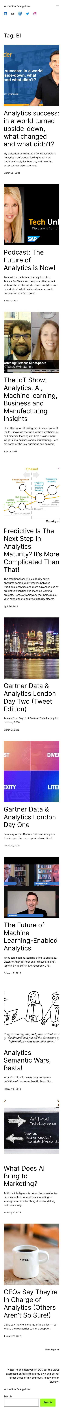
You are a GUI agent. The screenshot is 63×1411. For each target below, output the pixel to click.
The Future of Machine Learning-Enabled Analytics (31, 936)
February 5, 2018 (12, 1212)
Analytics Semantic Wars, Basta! (27, 1060)
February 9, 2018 (12, 973)
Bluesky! (54, 1381)
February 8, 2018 (12, 1089)
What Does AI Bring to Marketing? (24, 1176)
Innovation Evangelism (17, 6)
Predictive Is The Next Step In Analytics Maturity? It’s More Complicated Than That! (31, 550)
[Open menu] (57, 6)
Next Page (52, 1349)
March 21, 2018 (11, 729)
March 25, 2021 (12, 172)
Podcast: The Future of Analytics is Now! (29, 260)
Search (8, 1396)
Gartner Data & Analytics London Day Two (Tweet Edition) (30, 697)
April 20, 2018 (11, 606)
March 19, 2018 (12, 845)
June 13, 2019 (11, 300)
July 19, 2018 (10, 451)
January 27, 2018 (12, 1336)
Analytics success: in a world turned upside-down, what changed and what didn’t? (31, 128)
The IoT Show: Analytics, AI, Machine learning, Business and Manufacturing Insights (30, 399)
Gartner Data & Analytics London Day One (30, 817)
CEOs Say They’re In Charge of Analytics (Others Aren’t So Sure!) (30, 1303)
